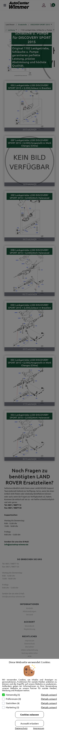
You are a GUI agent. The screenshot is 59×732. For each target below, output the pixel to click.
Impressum (38, 728)
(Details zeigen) (49, 694)
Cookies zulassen (29, 714)
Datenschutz (21, 728)
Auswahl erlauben (29, 723)
